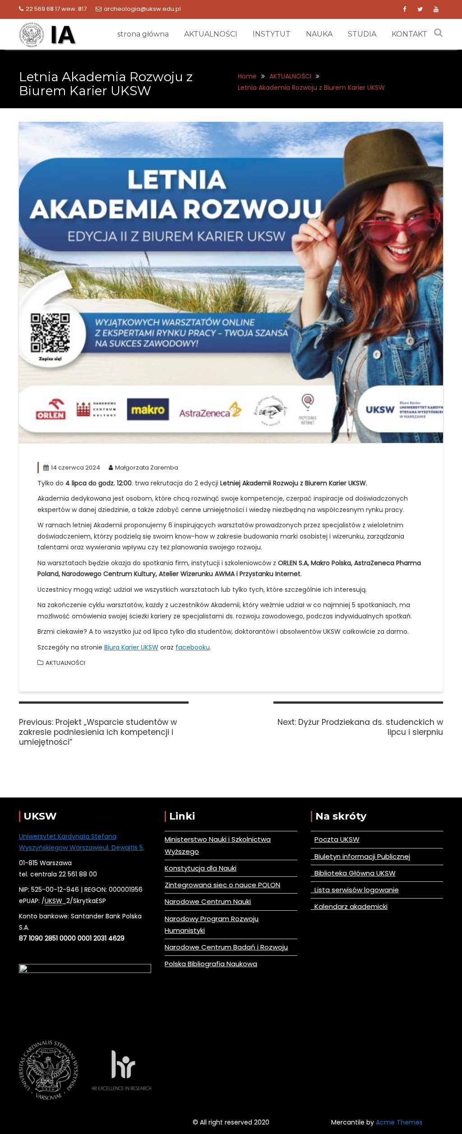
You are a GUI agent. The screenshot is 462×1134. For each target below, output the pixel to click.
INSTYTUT (272, 34)
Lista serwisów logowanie (355, 889)
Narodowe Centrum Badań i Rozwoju (226, 947)
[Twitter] (420, 9)
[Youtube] (436, 9)
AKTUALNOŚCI (210, 34)
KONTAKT (409, 34)
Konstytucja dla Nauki (200, 868)
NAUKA (319, 34)
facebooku (193, 647)
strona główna (143, 34)
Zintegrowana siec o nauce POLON (222, 885)
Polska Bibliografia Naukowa (211, 963)
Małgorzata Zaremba (146, 467)
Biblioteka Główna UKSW (353, 873)
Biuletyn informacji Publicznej (360, 856)
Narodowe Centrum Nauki (208, 901)
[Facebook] (404, 9)
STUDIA (362, 34)
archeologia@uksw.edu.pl (142, 9)
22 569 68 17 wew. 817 (56, 9)
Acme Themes (399, 1122)
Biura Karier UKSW (131, 647)
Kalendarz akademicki (349, 906)
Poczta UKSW (337, 839)
